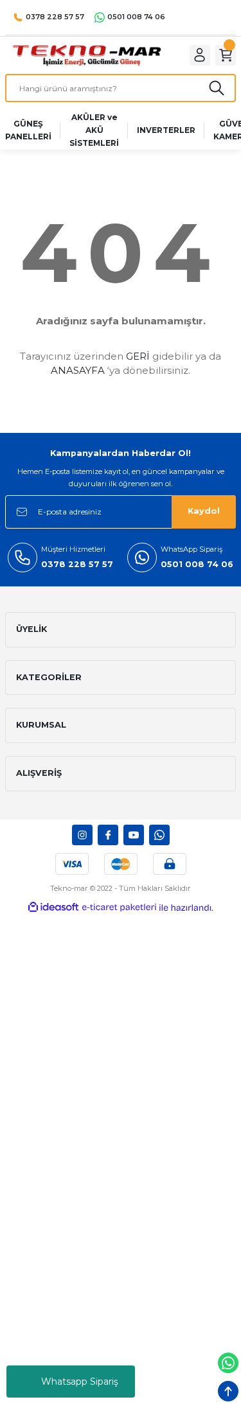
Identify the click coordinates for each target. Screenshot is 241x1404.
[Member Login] (200, 55)
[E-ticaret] (119, 907)
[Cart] (225, 55)
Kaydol (204, 511)
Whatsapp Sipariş (79, 1381)
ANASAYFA (78, 370)
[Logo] (86, 55)
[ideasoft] (53, 907)
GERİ (138, 356)
